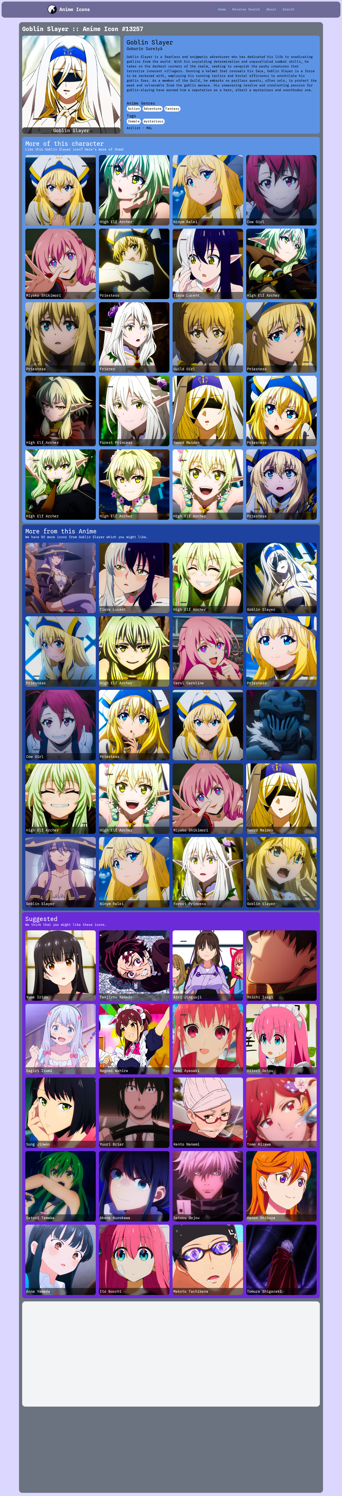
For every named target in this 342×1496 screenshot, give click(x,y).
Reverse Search (246, 9)
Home (222, 9)
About (271, 9)
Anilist (134, 128)
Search (288, 9)
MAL (149, 128)
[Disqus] (171, 1354)
